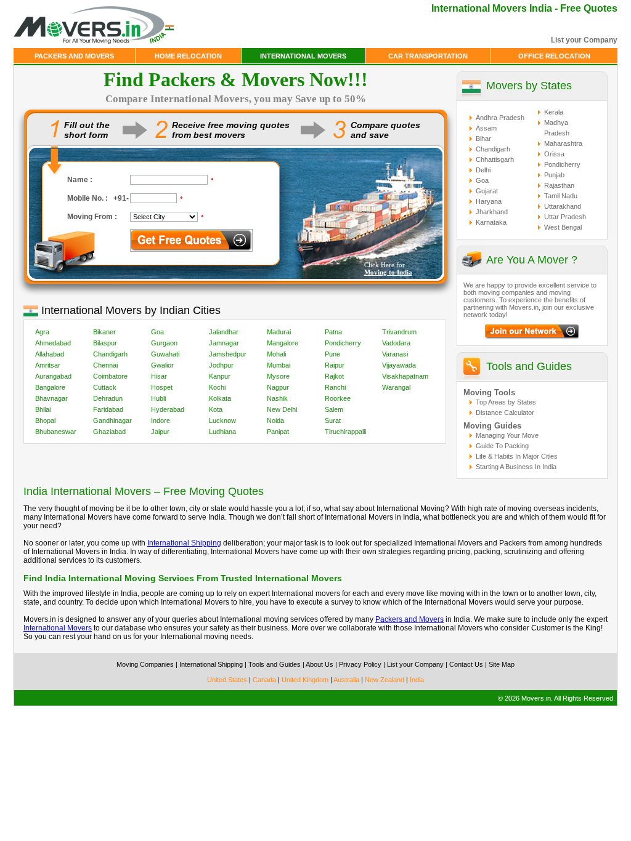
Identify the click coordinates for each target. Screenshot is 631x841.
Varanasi (395, 354)
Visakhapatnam (405, 376)
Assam (486, 128)
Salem (334, 409)
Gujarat (487, 191)
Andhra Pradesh (500, 117)
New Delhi (282, 409)
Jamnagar (224, 343)
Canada (264, 679)
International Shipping (184, 543)
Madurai (279, 332)
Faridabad (108, 409)
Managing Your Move (507, 435)
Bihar (483, 138)
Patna (333, 332)
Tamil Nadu (560, 195)
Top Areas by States (506, 402)
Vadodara (396, 343)
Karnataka (491, 222)
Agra (42, 332)
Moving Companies (145, 664)
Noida (275, 420)
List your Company (584, 40)
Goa (157, 332)
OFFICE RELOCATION (554, 56)
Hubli (158, 398)
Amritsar (47, 365)
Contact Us (466, 664)
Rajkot (334, 376)
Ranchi (335, 387)
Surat (333, 420)
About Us (319, 664)
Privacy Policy (360, 664)
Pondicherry (343, 343)
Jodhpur (221, 365)
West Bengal (563, 227)
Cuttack (104, 387)
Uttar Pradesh (565, 216)
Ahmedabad (53, 343)
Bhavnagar (51, 398)
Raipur (334, 365)
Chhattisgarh (495, 159)
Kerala (553, 112)
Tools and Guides (529, 366)
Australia (346, 679)
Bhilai (43, 409)
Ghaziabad (109, 431)
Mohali (276, 354)
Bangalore (50, 387)
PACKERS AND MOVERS (74, 56)
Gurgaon (164, 343)
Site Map (502, 664)
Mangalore (282, 343)
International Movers (57, 628)
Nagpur (278, 387)
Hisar (159, 376)
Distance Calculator (505, 412)
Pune (332, 354)
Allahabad (49, 354)
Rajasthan (559, 185)
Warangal (396, 387)
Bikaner (104, 332)
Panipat (278, 431)
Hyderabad (167, 409)
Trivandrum (399, 332)
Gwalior (162, 365)
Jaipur (160, 431)
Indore (160, 420)
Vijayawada (399, 365)
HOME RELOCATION (188, 56)
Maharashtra (563, 143)
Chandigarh (110, 354)
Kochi (217, 387)
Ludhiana (222, 431)
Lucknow (222, 420)
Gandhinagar (112, 420)
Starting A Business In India (516, 466)
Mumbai (278, 365)
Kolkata (220, 398)
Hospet (162, 387)
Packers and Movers (409, 619)
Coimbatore (110, 376)
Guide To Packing (502, 445)
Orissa (554, 154)
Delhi (483, 170)
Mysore (278, 376)
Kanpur (219, 376)
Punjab (554, 175)
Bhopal (45, 420)
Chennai (105, 365)
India (417, 679)
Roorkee (338, 398)
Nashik (277, 398)
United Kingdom (305, 679)
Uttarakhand (562, 206)
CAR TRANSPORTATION (428, 56)
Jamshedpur (227, 354)
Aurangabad (53, 376)
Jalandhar (223, 332)
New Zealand (384, 679)
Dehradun (108, 398)
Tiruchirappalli (345, 431)
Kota (215, 409)
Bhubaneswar (55, 431)
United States (227, 679)
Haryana (489, 201)
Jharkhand (492, 211)
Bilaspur (105, 343)
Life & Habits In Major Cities (517, 456)
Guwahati (165, 354)
